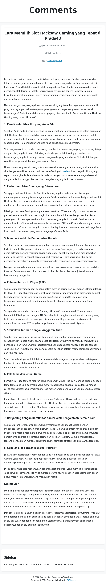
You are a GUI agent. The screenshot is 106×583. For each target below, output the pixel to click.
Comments (53, 10)
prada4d (66, 171)
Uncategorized (54, 60)
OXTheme (71, 580)
